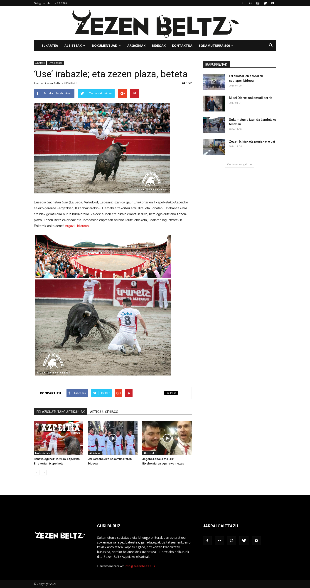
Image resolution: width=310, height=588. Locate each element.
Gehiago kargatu (237, 164)
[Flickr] (250, 3)
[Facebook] (242, 3)
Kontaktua (182, 45)
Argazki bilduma (77, 226)
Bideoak (159, 45)
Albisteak (73, 45)
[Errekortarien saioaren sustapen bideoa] (214, 82)
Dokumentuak (104, 45)
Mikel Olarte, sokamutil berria (251, 98)
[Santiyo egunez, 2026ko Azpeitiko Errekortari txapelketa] (58, 438)
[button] (270, 45)
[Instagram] (257, 3)
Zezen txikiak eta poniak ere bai (252, 141)
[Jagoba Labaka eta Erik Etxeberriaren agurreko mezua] (167, 438)
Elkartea (50, 45)
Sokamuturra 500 (214, 45)
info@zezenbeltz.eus (140, 566)
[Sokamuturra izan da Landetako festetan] (214, 125)
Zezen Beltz (53, 83)
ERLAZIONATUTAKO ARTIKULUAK (61, 412)
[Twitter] (265, 3)
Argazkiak (136, 45)
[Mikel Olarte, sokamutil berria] (214, 103)
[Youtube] (272, 3)
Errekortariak (55, 62)
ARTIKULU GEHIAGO (104, 412)
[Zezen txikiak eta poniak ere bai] (214, 147)
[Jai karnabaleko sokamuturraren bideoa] (113, 438)
